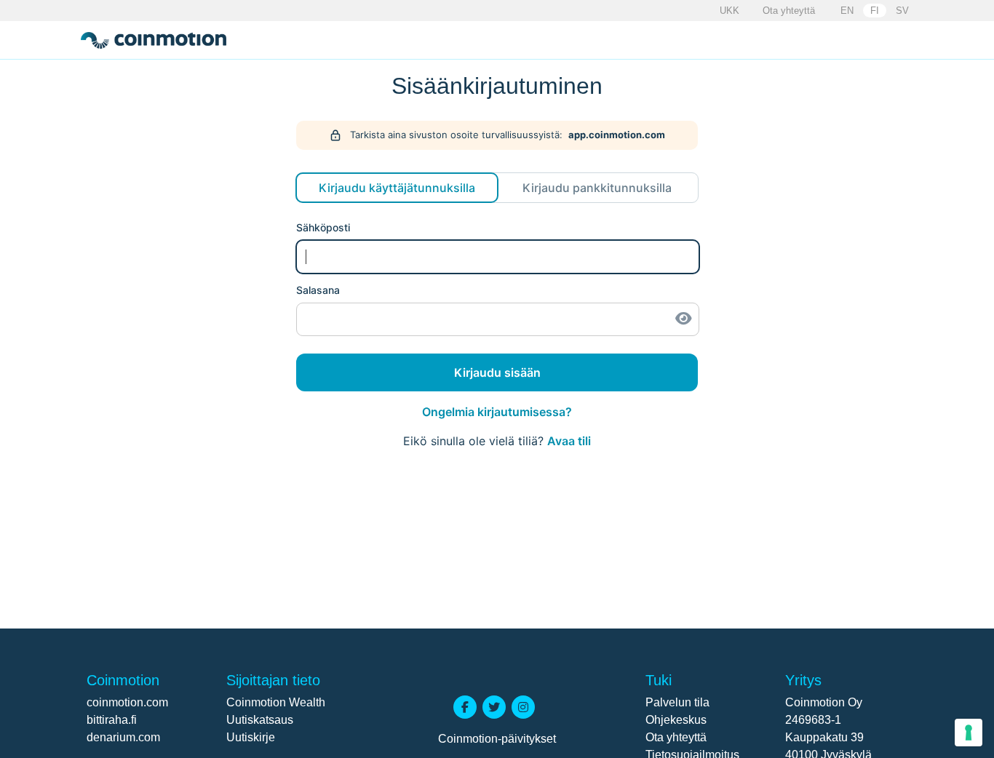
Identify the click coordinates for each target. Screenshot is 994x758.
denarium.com (123, 737)
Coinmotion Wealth (275, 702)
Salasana (318, 290)
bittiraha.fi (112, 720)
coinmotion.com (127, 702)
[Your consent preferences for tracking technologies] (968, 732)
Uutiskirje (250, 737)
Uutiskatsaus (259, 720)
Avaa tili (569, 441)
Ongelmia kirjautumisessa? (497, 411)
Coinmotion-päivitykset (497, 739)
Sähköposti (323, 227)
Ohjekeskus (676, 720)
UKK (729, 10)
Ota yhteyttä (789, 10)
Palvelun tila (677, 702)
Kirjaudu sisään (497, 372)
